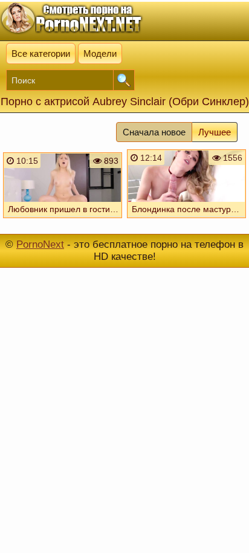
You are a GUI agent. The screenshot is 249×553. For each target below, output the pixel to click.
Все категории (40, 53)
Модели (100, 53)
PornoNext (40, 244)
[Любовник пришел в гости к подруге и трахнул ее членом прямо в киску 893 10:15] (62, 220)
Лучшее (214, 132)
